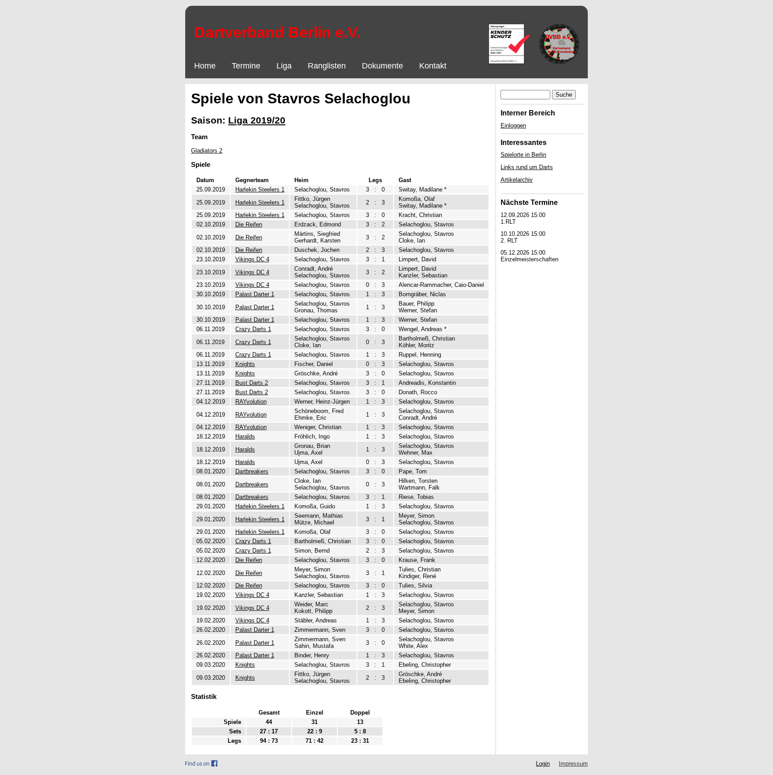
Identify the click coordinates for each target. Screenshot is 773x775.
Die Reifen (248, 224)
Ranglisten (327, 65)
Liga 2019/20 (256, 120)
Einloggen (513, 125)
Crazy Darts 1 (253, 329)
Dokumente (382, 65)
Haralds (245, 436)
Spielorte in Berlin (523, 154)
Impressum (573, 763)
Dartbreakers (251, 471)
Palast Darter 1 (254, 294)
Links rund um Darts (527, 167)
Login (543, 763)
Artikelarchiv (517, 179)
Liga (284, 65)
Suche (564, 94)
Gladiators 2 (206, 150)
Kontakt (432, 65)
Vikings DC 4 (252, 259)
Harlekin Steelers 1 (260, 189)
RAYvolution (251, 401)
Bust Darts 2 (251, 382)
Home (205, 65)
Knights (245, 364)
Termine (246, 65)
